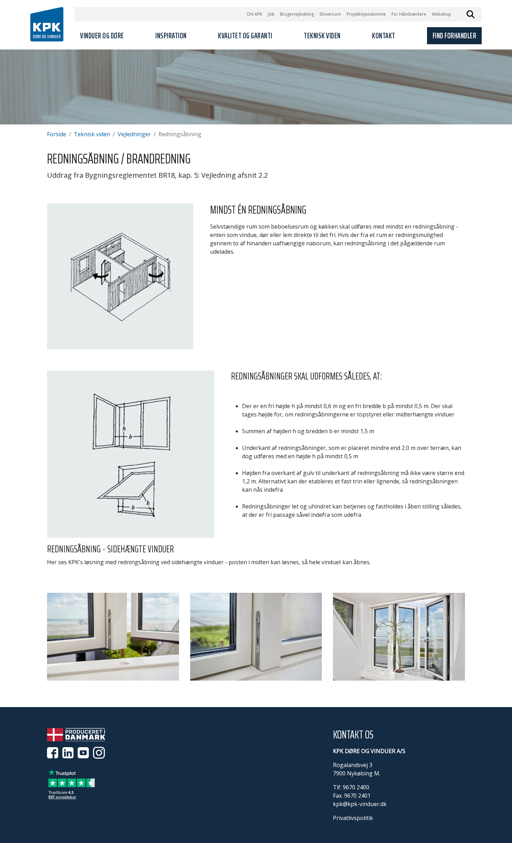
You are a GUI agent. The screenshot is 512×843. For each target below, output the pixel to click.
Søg (470, 14)
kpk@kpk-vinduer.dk (360, 804)
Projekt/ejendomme (366, 14)
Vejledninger (134, 134)
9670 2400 (356, 787)
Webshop (441, 14)
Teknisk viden (92, 134)
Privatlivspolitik (353, 818)
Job (271, 14)
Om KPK (254, 14)
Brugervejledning (297, 14)
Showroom (330, 14)
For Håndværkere (408, 14)
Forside (56, 134)
